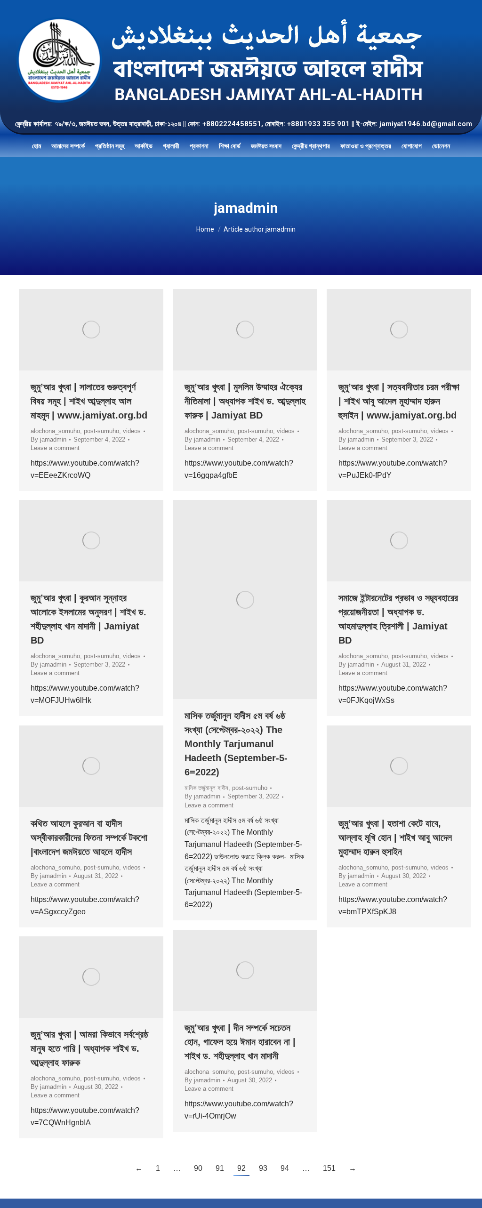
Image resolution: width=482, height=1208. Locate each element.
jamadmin (246, 208)
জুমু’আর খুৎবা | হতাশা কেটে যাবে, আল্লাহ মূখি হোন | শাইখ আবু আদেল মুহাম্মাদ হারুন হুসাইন (395, 837)
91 (220, 1168)
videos (132, 431)
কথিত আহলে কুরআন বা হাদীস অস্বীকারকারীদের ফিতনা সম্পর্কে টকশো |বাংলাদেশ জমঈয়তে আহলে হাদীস (89, 837)
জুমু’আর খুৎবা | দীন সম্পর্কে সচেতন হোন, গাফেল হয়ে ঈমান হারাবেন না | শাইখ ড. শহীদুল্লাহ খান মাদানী (240, 1042)
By (48, 439)
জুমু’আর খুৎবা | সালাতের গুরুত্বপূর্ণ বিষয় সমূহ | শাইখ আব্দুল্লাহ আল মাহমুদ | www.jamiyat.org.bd (89, 401)
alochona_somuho (55, 431)
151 (329, 1168)
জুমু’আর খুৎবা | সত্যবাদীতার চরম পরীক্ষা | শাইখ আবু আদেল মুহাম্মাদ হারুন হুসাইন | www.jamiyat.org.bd (398, 401)
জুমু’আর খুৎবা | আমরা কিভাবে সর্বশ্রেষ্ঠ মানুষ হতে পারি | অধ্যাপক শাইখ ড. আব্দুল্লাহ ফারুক (89, 1048)
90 (198, 1168)
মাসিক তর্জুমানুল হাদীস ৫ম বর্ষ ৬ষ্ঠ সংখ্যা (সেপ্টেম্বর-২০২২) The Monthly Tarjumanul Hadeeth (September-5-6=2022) (236, 743)
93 (263, 1168)
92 (241, 1168)
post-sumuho (101, 431)
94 (285, 1168)
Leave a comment (55, 447)
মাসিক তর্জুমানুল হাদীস (206, 787)
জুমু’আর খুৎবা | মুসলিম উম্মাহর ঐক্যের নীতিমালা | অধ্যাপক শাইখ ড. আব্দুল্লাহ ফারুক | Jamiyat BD (245, 401)
